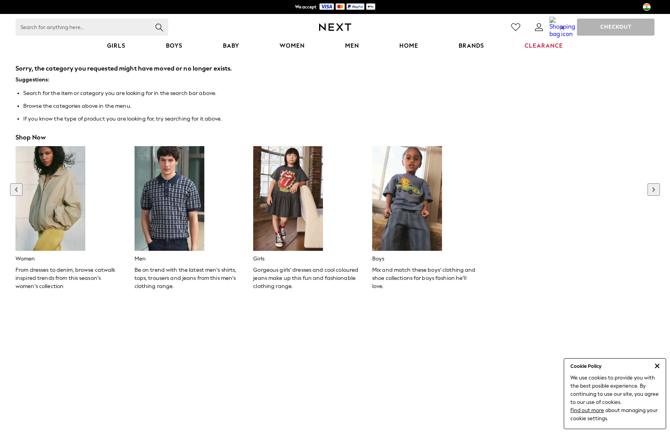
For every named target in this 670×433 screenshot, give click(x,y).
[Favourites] (515, 27)
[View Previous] (16, 189)
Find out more (587, 410)
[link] (538, 27)
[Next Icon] (335, 27)
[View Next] (654, 189)
